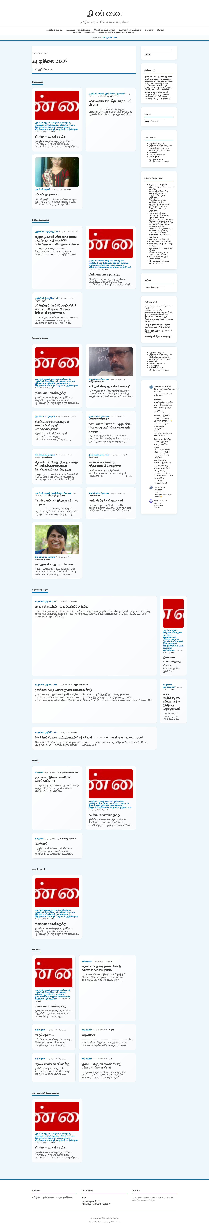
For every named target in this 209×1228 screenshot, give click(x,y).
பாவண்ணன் (94, 495)
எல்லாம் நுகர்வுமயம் (46, 194)
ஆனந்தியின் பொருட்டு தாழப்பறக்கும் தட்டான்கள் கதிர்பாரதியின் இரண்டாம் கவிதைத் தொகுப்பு (57, 465)
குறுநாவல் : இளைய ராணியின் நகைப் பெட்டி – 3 (53, 778)
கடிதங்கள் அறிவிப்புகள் (130, 30)
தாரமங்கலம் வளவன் (69, 772)
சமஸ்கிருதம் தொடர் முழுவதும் (158, 336)
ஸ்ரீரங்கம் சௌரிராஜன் (99, 419)
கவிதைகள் (89, 32)
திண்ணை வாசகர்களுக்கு (50, 136)
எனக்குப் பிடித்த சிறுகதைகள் (106, 500)
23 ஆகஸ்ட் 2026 (110, 37)
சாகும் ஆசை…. (44, 1035)
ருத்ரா (111, 1030)
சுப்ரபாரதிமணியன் (43, 457)
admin (53, 131)
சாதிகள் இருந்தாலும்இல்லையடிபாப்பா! (162, 186)
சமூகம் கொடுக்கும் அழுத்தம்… (157, 209)
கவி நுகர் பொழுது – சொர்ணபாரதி (109, 386)
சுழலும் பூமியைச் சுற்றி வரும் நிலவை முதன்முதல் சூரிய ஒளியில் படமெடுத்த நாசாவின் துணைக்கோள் (57, 240)
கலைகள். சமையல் (67, 125)
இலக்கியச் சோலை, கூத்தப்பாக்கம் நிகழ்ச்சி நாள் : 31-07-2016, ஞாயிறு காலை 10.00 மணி (89, 737)
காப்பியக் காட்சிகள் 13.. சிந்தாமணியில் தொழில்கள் (105, 463)
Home (84, 1197)
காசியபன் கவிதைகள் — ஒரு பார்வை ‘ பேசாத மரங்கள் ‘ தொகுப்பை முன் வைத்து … (110, 427)
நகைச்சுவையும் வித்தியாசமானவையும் (116, 32)
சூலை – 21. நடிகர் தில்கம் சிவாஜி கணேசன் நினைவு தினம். (101, 968)
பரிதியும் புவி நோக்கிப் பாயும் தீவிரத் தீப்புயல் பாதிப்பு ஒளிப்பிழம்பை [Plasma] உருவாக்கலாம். (56, 308)
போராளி (166, 239)
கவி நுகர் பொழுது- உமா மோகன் (54, 564)
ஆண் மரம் (41, 843)
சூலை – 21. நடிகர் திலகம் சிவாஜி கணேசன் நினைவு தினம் (101, 1065)
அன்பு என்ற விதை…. (158, 254)
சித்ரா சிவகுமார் (80, 685)
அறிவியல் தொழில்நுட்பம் (78, 30)
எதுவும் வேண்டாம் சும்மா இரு (52, 1064)
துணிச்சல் (153, 237)
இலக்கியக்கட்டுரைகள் (104, 30)
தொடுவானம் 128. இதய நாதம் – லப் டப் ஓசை (110, 102)
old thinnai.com (160, 92)
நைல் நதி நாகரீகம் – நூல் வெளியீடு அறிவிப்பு (61, 606)
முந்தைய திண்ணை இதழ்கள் (96, 1203)
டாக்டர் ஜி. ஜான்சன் (109, 96)
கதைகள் (149, 30)
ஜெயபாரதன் (41, 300)
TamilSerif (153, 333)
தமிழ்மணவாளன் (96, 381)
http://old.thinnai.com (151, 327)
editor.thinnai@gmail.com (160, 83)
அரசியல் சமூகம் (54, 30)
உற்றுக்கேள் (88, 1035)
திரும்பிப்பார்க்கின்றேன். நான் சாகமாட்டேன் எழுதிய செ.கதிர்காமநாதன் (52, 425)
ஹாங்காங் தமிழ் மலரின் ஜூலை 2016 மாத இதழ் (63, 690)
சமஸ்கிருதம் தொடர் (92, 1201)
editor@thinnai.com (150, 81)
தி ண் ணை (104, 12)
